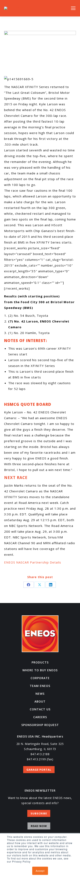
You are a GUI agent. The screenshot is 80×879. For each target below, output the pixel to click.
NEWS (40, 694)
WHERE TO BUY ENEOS (40, 670)
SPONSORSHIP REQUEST (40, 725)
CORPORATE (40, 678)
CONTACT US (40, 709)
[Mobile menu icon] (73, 8)
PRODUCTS (40, 662)
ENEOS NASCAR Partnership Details (32, 562)
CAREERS (40, 717)
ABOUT (40, 701)
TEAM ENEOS (40, 686)
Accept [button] (40, 870)
